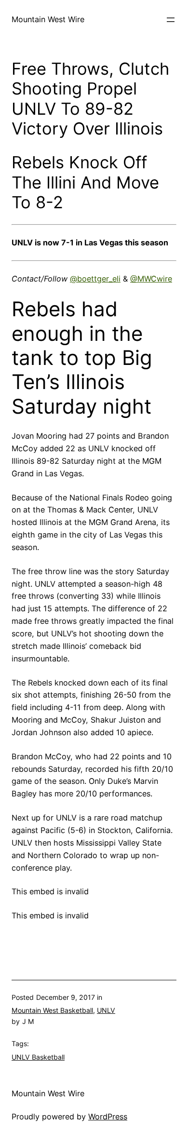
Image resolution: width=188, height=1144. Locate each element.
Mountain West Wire (48, 19)
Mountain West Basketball (52, 1010)
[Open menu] (170, 20)
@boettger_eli (95, 278)
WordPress (107, 1116)
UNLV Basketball (38, 1057)
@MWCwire (151, 278)
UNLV (106, 1010)
